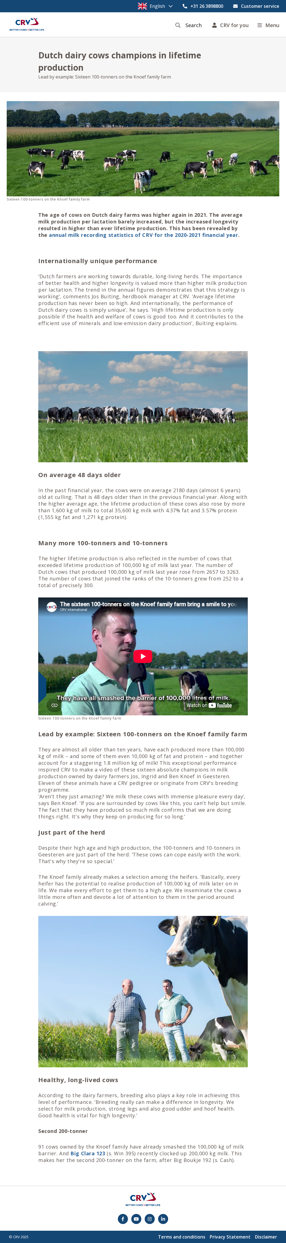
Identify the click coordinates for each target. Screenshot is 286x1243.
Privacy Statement (230, 1237)
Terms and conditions (181, 1237)
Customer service (260, 6)
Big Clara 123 (87, 1153)
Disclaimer (266, 1237)
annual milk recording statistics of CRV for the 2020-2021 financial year (143, 235)
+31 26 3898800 (206, 6)
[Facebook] (123, 1219)
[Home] (26, 24)
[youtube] (136, 1219)
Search (193, 25)
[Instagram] (150, 1219)
